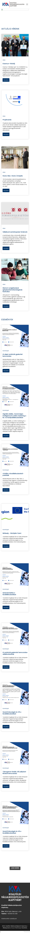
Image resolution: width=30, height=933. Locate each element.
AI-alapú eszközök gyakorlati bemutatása (13, 355)
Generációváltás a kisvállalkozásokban (9, 594)
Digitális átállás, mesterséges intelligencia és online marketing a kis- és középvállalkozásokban (14, 415)
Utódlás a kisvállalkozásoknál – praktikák (13, 474)
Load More (15, 868)
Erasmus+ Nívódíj (9, 64)
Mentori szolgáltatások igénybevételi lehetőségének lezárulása (12, 290)
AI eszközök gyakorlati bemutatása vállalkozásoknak (15, 653)
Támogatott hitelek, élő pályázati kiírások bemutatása (14, 772)
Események (6, 350)
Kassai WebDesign (16, 927)
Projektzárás (7, 120)
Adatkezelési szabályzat (9, 918)
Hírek (4, 60)
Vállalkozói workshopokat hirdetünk (15, 232)
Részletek (6, 80)
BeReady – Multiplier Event (12, 533)
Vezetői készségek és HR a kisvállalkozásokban (12, 713)
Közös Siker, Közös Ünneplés (13, 176)
